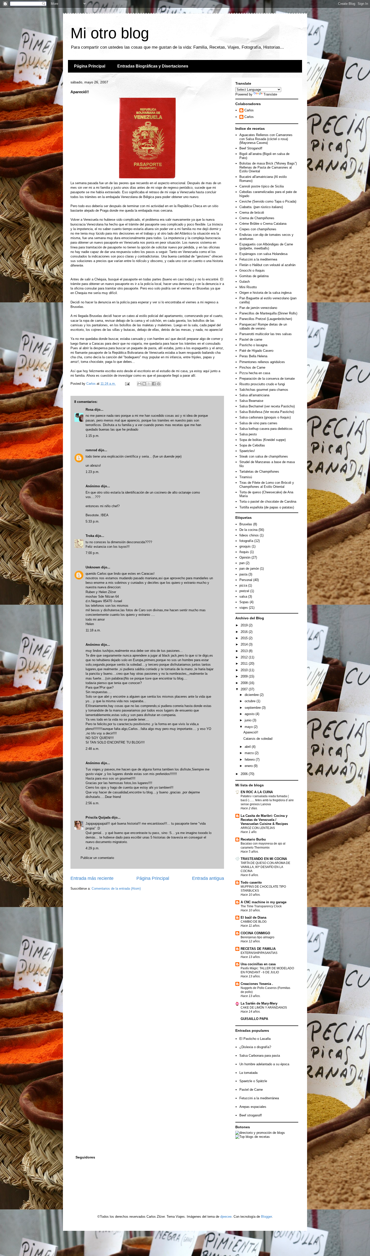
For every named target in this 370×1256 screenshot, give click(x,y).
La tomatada (248, 1073)
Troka (90, 536)
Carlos (249, 110)
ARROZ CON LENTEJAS (258, 828)
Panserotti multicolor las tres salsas (265, 334)
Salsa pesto (248, 434)
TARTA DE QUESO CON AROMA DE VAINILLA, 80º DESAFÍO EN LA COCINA (265, 867)
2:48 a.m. (92, 749)
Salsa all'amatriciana (254, 395)
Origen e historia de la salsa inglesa (265, 293)
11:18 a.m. (93, 630)
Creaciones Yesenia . (257, 984)
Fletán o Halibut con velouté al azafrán (267, 265)
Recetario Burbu (253, 839)
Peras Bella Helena (253, 356)
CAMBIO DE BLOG (254, 921)
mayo (249, 727)
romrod (91, 450)
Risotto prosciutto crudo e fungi (262, 384)
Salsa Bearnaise (251, 401)
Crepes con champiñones (257, 229)
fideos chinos (249, 535)
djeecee (226, 1216)
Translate (270, 94)
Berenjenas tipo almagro (257, 937)
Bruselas (245, 524)
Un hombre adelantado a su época (264, 1064)
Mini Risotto (248, 287)
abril (248, 747)
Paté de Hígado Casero (256, 350)
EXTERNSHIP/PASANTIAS (259, 953)
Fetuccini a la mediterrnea (258, 259)
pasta (243, 574)
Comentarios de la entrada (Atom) (116, 888)
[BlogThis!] (144, 383)
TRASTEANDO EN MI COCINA (264, 859)
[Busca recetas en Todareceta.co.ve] (252, 1137)
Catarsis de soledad (257, 738)
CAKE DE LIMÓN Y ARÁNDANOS (264, 1007)
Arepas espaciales (252, 1107)
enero (249, 766)
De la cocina (248, 530)
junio (248, 720)
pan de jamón (249, 568)
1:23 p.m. (92, 472)
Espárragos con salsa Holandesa (263, 254)
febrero (250, 759)
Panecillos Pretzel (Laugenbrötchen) (265, 319)
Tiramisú (245, 477)
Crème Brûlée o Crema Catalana (262, 224)
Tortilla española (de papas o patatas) (266, 507)
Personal (245, 580)
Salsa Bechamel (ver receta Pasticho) (267, 406)
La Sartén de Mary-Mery (259, 1003)
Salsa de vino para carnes (258, 423)
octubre (250, 701)
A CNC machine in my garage (263, 902)
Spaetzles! (247, 451)
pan (242, 563)
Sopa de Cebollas (252, 445)
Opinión (244, 557)
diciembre (252, 695)
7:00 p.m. (92, 553)
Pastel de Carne (251, 1089)
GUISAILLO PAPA (254, 1019)
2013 (245, 651)
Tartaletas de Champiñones (259, 471)
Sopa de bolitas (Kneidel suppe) (262, 440)
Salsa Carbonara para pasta (259, 1055)
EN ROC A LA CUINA (257, 792)
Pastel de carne (250, 339)
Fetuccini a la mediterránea (259, 1098)
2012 (245, 657)
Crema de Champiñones (256, 218)
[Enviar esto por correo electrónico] (139, 383)
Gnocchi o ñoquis (252, 270)
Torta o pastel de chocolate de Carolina (267, 501)
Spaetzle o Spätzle (253, 1081)
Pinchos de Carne (252, 367)
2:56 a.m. (92, 803)
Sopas (244, 602)
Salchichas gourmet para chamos (263, 390)
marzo (250, 753)
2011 (245, 663)
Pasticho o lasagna (253, 345)
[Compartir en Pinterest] (158, 383)
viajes (243, 607)
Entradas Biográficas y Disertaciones (152, 66)
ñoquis (244, 552)
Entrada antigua (208, 878)
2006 (245, 774)
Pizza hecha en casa (254, 373)
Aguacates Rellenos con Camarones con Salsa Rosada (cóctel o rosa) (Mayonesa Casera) (265, 139)
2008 (245, 683)
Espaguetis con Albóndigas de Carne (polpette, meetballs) (266, 246)
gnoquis (245, 546)
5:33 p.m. (92, 521)
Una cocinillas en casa (258, 964)
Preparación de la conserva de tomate (267, 378)
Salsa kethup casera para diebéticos (265, 429)
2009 (245, 676)
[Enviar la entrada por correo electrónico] (127, 383)
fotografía (246, 541)
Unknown (93, 567)
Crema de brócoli (251, 212)
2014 (245, 644)
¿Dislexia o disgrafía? (255, 1047)
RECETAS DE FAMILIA (258, 949)
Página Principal (89, 66)
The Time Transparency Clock (261, 906)
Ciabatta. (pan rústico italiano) (261, 207)
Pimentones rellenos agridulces (262, 362)
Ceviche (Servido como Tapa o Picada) (267, 201)
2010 (245, 670)
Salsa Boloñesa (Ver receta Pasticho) (266, 412)
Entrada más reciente (92, 878)
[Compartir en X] (149, 383)
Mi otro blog (109, 33)
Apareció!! (250, 732)
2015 (245, 638)
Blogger (266, 1216)
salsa (243, 596)
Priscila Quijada (98, 817)
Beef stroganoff (250, 1115)
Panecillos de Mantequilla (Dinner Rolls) (268, 313)
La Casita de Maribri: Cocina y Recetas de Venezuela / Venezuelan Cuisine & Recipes (264, 820)
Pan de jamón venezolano (258, 308)
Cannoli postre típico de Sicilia (261, 186)
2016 (245, 632)
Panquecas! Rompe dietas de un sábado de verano (263, 326)
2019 (245, 625)
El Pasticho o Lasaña (255, 1039)
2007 (245, 689)
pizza (243, 585)
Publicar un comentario (97, 858)
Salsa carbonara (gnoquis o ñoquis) (265, 417)
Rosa (89, 409)
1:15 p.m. (92, 436)
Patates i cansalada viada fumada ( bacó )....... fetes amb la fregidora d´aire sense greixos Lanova (267, 800)
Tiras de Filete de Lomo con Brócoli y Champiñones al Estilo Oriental (266, 485)
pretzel (244, 591)
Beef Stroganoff (250, 148)
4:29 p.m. (92, 848)
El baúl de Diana (253, 917)
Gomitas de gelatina (254, 276)
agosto (250, 714)
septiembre (253, 708)
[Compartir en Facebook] (153, 383)
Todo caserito (251, 882)
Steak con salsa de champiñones (263, 456)
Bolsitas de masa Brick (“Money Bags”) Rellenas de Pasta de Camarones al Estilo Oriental (268, 167)
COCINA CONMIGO (255, 933)
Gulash (244, 281)
